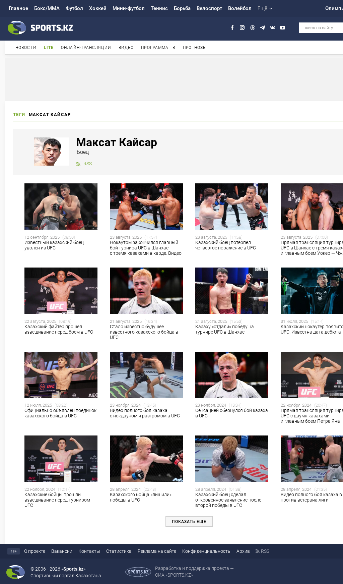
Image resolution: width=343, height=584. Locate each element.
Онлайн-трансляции (86, 47)
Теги (19, 114)
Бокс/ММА (47, 8)
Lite (49, 47)
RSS (87, 163)
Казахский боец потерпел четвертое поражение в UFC (225, 245)
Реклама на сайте (157, 551)
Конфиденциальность (206, 551)
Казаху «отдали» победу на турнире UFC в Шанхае (224, 329)
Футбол (74, 8)
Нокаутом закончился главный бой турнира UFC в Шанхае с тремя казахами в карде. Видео (146, 248)
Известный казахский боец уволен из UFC (54, 245)
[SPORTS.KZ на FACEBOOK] (232, 27)
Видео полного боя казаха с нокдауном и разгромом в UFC (145, 413)
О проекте (34, 551)
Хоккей (98, 8)
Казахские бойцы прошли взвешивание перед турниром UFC (57, 500)
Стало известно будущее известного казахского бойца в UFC (144, 332)
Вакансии (61, 551)
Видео (126, 47)
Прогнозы (195, 47)
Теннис (159, 8)
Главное (18, 8)
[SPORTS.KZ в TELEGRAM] (262, 27)
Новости (26, 47)
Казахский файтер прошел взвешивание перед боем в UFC (58, 329)
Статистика (119, 551)
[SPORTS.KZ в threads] (252, 27)
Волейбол (240, 8)
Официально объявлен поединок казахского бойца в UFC (60, 413)
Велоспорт (209, 8)
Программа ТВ (158, 47)
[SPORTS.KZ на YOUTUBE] (282, 27)
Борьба (182, 8)
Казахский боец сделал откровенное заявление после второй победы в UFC (228, 500)
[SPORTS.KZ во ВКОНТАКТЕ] (272, 27)
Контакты (89, 551)
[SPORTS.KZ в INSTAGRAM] (242, 27)
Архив (243, 551)
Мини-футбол (129, 8)
